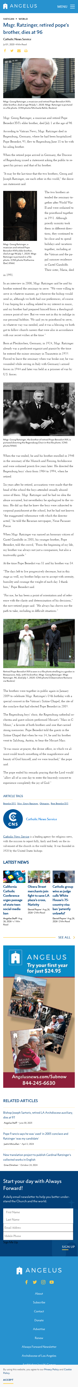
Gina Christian (11, 1165)
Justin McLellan (11, 1144)
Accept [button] (8, 1379)
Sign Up (68, 1246)
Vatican (8, 19)
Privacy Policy (51, 1369)
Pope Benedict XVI (59, 803)
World (23, 19)
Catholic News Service (17, 39)
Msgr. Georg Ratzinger (27, 803)
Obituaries (44, 803)
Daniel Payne (34, 909)
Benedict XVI (9, 803)
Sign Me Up (10, 1242)
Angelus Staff (10, 918)
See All (64, 937)
